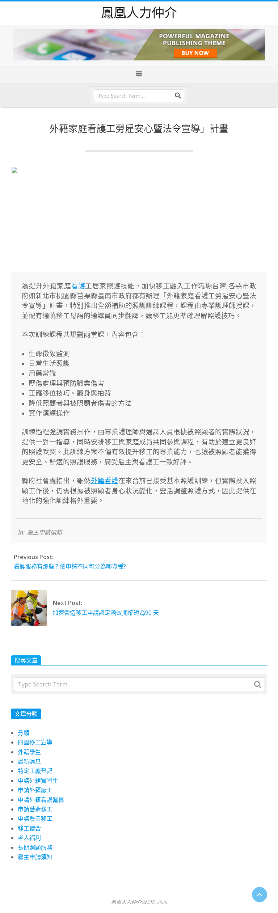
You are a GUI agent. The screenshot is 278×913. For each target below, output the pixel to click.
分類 (23, 733)
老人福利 (29, 838)
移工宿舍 (29, 828)
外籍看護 (104, 480)
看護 (78, 285)
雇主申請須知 (44, 532)
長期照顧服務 (35, 847)
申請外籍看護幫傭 (41, 800)
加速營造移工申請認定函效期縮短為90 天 (105, 613)
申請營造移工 (35, 809)
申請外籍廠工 (35, 790)
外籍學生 (29, 752)
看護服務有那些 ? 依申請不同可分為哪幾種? (70, 566)
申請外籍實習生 (38, 781)
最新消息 (29, 761)
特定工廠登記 (35, 771)
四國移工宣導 (35, 742)
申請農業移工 (35, 819)
